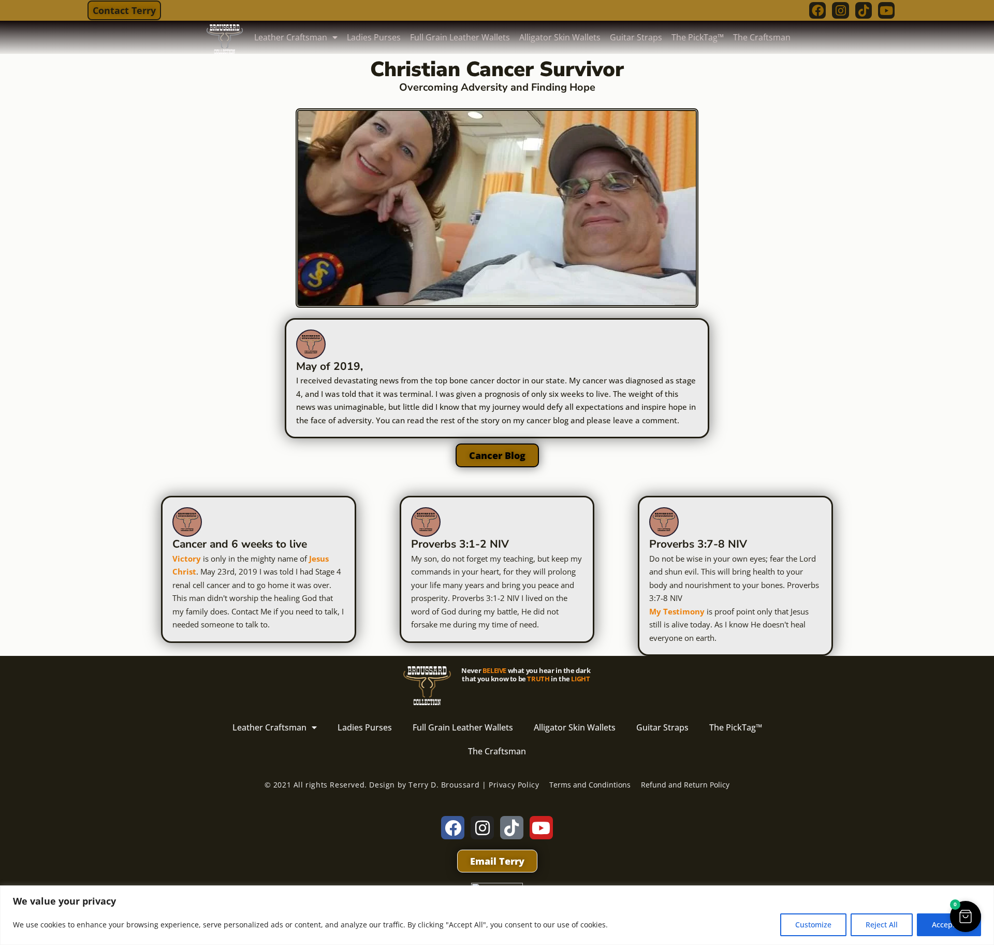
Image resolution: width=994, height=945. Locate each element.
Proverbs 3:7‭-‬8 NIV (698, 544)
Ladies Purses (374, 37)
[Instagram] (840, 10)
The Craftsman (762, 37)
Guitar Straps (636, 37)
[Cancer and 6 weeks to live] (187, 522)
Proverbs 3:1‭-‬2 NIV (460, 544)
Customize (813, 924)
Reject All (882, 924)
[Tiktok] (863, 10)
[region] (497, 915)
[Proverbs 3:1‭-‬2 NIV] (426, 522)
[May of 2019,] (311, 344)
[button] (965, 916)
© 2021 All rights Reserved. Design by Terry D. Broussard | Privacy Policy (402, 785)
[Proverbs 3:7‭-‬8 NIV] (664, 522)
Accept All (949, 924)
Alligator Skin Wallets (560, 37)
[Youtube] (886, 10)
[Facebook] (817, 10)
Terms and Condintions (590, 785)
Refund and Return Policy (685, 785)
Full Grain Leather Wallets (460, 37)
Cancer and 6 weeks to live (239, 544)
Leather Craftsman (290, 37)
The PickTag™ (697, 37)
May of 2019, (329, 366)
